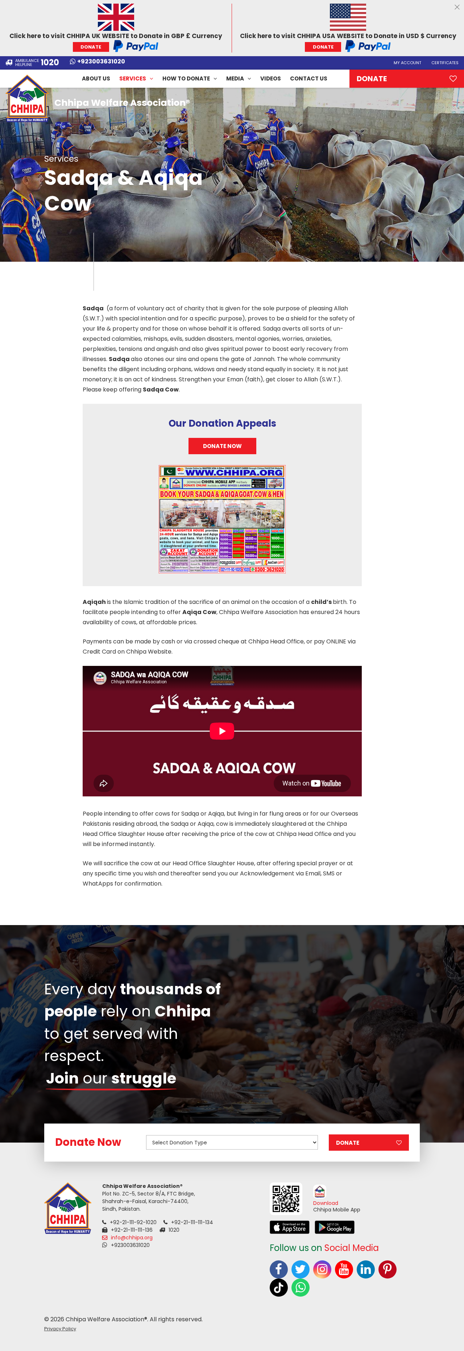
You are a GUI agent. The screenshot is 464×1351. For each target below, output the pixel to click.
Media (235, 78)
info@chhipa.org (132, 1237)
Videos (270, 78)
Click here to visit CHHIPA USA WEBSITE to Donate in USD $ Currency (348, 41)
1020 (50, 63)
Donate (372, 79)
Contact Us (308, 78)
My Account (407, 63)
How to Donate (186, 78)
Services (132, 78)
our (111, 1078)
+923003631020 (101, 62)
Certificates (445, 63)
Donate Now (222, 446)
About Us (96, 78)
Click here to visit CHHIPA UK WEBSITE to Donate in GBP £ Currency (115, 41)
